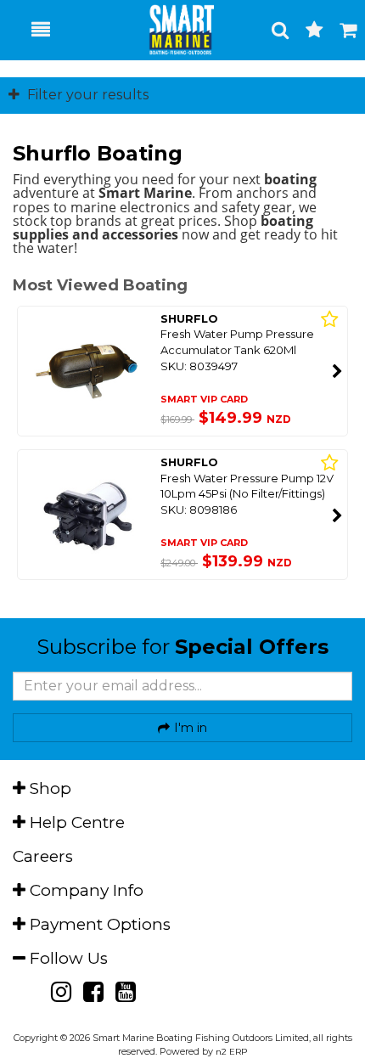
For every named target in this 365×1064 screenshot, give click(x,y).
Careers (43, 856)
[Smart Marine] (172, 29)
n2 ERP (231, 1051)
